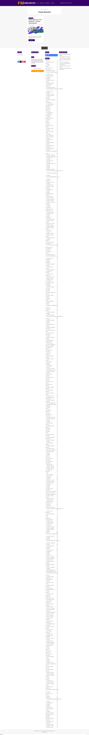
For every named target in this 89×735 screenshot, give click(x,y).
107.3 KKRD (48, 711)
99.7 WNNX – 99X (49, 84)
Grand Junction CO (48, 281)
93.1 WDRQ (48, 232)
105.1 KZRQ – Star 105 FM (50, 70)
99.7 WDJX (48, 378)
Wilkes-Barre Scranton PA (49, 714)
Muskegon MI (48, 435)
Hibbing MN (47, 296)
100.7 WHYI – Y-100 (49, 395)
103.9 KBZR (48, 537)
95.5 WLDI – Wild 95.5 (49, 708)
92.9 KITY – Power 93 (49, 603)
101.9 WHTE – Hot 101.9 (50, 148)
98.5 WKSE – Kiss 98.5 (49, 128)
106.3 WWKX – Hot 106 (50, 582)
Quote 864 (48, 302)
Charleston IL (48, 141)
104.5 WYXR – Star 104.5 (50, 526)
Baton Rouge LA (48, 115)
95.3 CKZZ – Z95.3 (49, 693)
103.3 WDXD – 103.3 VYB (50, 219)
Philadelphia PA (48, 518)
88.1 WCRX (48, 167)
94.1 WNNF (48, 190)
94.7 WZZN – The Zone (50, 182)
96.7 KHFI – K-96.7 (49, 105)
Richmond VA (48, 586)
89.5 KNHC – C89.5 (49, 629)
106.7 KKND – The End (49, 467)
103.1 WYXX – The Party (50, 434)
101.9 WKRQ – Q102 (49, 189)
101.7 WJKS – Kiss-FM (49, 721)
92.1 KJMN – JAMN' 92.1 (50, 226)
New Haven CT (48, 457)
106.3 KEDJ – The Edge (50, 545)
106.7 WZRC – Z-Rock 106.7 (50, 163)
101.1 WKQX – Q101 (49, 157)
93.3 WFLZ (48, 659)
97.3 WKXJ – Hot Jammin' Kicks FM (51, 151)
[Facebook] (17, 59)
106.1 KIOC (48, 119)
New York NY (48, 471)
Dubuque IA (47, 240)
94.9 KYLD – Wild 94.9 (49, 616)
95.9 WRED (48, 568)
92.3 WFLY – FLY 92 (49, 67)
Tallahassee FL (48, 655)
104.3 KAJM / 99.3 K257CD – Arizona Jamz (53, 540)
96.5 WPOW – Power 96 (50, 397)
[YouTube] (20, 59)
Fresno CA (47, 268)
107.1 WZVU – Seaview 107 (50, 418)
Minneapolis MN (48, 405)
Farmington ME (48, 259)
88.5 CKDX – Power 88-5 (50, 675)
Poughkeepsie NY (48, 578)
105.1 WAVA (48, 701)
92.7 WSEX (48, 175)
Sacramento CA (48, 595)
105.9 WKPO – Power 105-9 (50, 327)
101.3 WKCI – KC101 (49, 458)
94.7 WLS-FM (48, 179)
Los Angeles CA (48, 364)
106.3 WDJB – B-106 (49, 278)
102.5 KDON (48, 428)
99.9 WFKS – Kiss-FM (49, 220)
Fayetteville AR (48, 262)
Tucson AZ (47, 679)
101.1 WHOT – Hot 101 (49, 724)
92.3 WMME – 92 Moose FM (50, 99)
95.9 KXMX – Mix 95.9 (49, 495)
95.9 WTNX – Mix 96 (49, 727)
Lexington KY (48, 357)
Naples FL (47, 444)
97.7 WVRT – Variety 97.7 (50, 718)
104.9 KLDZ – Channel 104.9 (50, 612)
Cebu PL (47, 132)
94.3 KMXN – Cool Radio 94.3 (51, 494)
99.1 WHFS (48, 705)
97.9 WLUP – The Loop (50, 186)
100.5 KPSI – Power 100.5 (50, 507)
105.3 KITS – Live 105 (49, 613)
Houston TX (47, 310)
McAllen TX (47, 385)
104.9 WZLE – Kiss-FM (49, 197)
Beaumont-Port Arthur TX (49, 118)
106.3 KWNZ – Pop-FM (50, 585)
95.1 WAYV (48, 92)
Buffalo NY (47, 126)
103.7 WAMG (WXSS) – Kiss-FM (51, 404)
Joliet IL (47, 331)
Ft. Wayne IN (31, 18)
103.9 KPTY (48, 539)
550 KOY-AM (48, 547)
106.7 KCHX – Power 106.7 (50, 400)
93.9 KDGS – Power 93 (50, 712)
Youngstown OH (48, 722)
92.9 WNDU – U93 (49, 633)
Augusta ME (47, 98)
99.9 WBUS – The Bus (49, 340)
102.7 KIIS (48, 367)
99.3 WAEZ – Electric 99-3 (50, 330)
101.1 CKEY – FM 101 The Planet (51, 491)
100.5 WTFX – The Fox (49, 377)
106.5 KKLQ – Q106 (49, 606)
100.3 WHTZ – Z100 (49, 475)
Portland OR (47, 575)
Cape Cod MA (48, 129)
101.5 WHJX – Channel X (50, 324)
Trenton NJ (47, 676)
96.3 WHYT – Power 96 (50, 233)
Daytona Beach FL (48, 217)
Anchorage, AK (48, 78)
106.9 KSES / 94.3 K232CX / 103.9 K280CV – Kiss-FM (54, 508)
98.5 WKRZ (48, 715)
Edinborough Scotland (49, 247)
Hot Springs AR (48, 307)
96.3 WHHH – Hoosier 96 (50, 320)
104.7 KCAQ (48, 504)
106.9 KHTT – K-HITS (49, 686)
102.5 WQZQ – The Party (50, 448)
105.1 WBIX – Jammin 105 (50, 481)
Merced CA (47, 391)
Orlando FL (47, 497)
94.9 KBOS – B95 (49, 271)
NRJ (47, 516)
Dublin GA (47, 236)
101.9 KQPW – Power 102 (50, 269)
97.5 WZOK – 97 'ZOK (49, 593)
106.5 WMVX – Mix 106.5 (50, 199)
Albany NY (47, 66)
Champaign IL (48, 138)
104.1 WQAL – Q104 (49, 196)
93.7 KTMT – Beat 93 (49, 390)
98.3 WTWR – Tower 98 (50, 425)
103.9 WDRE (48, 525)
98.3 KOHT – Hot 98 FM (50, 683)
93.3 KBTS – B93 (49, 102)
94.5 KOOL (48, 554)
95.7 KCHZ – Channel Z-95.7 (50, 344)
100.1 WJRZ (48, 415)
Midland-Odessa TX (49, 398)
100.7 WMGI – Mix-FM (49, 662)
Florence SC (47, 265)
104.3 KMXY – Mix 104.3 (50, 282)
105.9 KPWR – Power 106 (50, 371)
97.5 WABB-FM (48, 410)
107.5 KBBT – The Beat (49, 576)
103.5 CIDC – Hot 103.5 (50, 672)
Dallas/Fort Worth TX (49, 210)
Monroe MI (47, 424)
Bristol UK (47, 121)
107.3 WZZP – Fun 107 (49, 91)
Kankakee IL (47, 338)
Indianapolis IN (48, 318)
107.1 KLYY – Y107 (49, 374)
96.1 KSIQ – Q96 (48, 251)
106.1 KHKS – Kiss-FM (49, 213)
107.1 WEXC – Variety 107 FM (50, 292)
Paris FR (47, 515)
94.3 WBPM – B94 (49, 347)
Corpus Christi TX (48, 207)
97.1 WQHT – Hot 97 (49, 488)
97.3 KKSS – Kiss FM (49, 74)
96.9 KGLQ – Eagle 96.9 (50, 558)
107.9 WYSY (48, 166)
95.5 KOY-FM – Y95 (49, 555)
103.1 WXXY (48, 159)
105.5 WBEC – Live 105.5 (50, 564)
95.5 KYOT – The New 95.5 (50, 557)
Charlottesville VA (48, 146)
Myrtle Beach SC (48, 438)
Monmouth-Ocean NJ (49, 414)
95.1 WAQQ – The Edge (50, 145)
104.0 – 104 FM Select (49, 301)
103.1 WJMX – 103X (49, 266)
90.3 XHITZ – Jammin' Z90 (50, 608)
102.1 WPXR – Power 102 (50, 80)
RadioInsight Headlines (63, 52)
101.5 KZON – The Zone (50, 536)
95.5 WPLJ (48, 487)
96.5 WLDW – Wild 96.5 (50, 529)
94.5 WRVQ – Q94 (49, 588)
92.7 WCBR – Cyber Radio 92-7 (52, 173)
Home (42, 9)
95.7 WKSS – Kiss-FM (49, 295)
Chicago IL (47, 153)
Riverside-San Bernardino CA (50, 589)
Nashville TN (48, 447)
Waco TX (47, 694)
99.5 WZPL (48, 321)
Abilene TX (47, 60)
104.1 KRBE (48, 313)
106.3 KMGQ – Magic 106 (50, 623)
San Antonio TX (48, 602)
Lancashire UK (48, 351)
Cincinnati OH (48, 187)
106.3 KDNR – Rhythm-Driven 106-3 (52, 72)
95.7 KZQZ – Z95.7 (49, 618)
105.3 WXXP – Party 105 (50, 451)
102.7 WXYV (48, 111)
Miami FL (47, 394)
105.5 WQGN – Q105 (49, 461)
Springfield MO (48, 636)
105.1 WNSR (48, 484)
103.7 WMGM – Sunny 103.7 (50, 87)
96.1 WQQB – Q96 (49, 139)
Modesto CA (47, 411)
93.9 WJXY (48, 441)
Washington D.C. (48, 697)
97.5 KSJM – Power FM (50, 682)
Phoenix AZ (47, 532)
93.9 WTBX (48, 298)
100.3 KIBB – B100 (49, 365)
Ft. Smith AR (47, 272)
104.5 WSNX (48, 285)
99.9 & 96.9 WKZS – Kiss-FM (50, 571)
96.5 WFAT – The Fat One (50, 337)
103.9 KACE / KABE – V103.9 (50, 370)
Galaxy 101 (48, 122)
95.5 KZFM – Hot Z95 (49, 209)
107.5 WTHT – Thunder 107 (50, 567)
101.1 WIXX (48, 289)
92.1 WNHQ (48, 206)
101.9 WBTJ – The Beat (49, 725)
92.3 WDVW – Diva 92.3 (50, 468)
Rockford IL (47, 592)
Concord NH (47, 203)
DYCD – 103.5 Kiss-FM (49, 135)
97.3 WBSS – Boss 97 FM (50, 95)
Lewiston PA (47, 354)
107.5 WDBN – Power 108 (50, 237)
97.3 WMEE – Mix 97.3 (49, 279)
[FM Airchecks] (26, 3)
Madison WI (47, 380)
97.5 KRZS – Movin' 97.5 (50, 561)
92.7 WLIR (48, 455)
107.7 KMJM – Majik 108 (50, 643)
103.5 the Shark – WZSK (50, 599)
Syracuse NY (48, 652)
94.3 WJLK (48, 420)
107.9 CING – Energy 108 (50, 673)
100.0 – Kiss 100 (48, 361)
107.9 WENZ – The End (49, 200)
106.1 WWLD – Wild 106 (50, 656)
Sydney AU (47, 649)
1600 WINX (48, 704)
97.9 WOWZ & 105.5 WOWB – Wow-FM (52, 689)
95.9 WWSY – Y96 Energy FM (51, 663)
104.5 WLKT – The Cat (49, 358)
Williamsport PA (48, 717)
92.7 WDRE (48, 454)
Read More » (32, 40)
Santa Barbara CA (48, 622)
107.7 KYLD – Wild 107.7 (50, 615)
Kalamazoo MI (48, 334)
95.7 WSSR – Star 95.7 (49, 193)
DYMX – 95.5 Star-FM (49, 136)
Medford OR (47, 388)
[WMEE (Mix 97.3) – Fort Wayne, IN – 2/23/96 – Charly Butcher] (35, 30)
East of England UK (48, 243)
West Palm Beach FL (49, 707)
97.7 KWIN (48, 648)
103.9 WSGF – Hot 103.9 (50, 626)
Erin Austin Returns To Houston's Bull (65, 58)
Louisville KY (48, 375)
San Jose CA (48, 619)
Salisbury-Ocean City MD (49, 598)
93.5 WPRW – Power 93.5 (50, 445)
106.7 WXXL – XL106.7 (49, 501)
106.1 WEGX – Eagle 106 (50, 528)
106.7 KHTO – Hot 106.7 (50, 638)
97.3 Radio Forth (48, 248)
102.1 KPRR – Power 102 (50, 254)
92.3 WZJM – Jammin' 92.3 (50, 202)
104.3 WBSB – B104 (49, 112)
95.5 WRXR (48, 183)
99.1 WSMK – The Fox (49, 635)
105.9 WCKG (48, 162)
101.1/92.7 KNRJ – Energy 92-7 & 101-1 (52, 533)
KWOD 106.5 (48, 596)
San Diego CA (48, 605)
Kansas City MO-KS (49, 341)
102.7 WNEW (48, 477)
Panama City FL (48, 512)
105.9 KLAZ (48, 309)
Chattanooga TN (48, 149)
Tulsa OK (47, 685)
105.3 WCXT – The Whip (50, 286)
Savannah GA (48, 625)
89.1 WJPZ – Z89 (49, 653)
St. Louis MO (48, 639)
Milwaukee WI (48, 401)
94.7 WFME (48, 485)
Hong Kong (47, 299)
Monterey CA (48, 427)
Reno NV (47, 583)
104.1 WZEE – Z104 (49, 381)
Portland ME (47, 565)
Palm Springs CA (48, 505)
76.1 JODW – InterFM (49, 666)
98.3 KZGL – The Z (49, 384)
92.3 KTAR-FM (48, 551)
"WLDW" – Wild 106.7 (49, 519)
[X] (19, 59)
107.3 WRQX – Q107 (49, 702)
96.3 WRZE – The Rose (50, 131)
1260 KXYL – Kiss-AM (49, 125)
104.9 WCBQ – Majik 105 (50, 642)
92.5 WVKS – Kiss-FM (49, 669)
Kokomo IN (47, 348)
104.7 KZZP (48, 544)
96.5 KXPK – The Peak (49, 227)
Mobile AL (47, 408)
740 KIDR (47, 548)
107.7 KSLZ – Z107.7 (49, 645)
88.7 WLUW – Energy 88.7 (50, 169)
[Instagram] (21, 59)
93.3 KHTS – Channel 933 (50, 609)
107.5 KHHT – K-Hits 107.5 (50, 223)
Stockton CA (48, 646)
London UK (47, 360)
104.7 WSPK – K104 (49, 579)
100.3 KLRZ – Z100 (49, 464)
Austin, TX (47, 101)
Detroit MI (47, 229)
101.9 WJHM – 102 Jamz (50, 498)
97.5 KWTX (48, 696)
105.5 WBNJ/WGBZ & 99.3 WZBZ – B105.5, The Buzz (54, 88)
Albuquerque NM (48, 69)
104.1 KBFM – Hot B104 (50, 387)
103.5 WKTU (48, 478)
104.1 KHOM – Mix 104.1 (50, 465)
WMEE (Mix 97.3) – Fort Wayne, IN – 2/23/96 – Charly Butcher (35, 21)
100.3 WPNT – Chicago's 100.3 (51, 156)
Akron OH (47, 63)
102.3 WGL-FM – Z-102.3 (50, 276)
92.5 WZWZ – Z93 (49, 350)
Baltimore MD (48, 109)
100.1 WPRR (48, 77)
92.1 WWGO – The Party (50, 142)
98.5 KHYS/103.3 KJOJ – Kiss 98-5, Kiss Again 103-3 (54, 316)
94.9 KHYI (48, 216)
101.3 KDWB (48, 407)
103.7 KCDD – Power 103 (50, 62)
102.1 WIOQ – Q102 (49, 523)
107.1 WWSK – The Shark (50, 440)
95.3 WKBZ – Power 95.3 (50, 437)
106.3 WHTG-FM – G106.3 (50, 417)
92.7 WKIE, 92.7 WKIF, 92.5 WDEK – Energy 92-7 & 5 (54, 170)
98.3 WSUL (48, 431)
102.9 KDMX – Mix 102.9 (50, 212)
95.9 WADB (48, 421)
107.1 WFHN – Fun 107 (49, 258)
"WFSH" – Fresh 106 (49, 474)
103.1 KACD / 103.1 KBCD (50, 368)
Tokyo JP (47, 665)
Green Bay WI (48, 288)
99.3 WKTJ (48, 261)
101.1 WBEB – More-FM (50, 522)
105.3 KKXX (48, 108)
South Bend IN (48, 632)
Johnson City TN (48, 328)
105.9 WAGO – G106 (49, 160)
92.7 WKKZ (48, 239)
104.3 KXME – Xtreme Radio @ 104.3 (52, 305)
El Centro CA (48, 250)
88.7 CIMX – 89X (49, 230)
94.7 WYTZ (48, 180)
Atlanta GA (47, 81)
